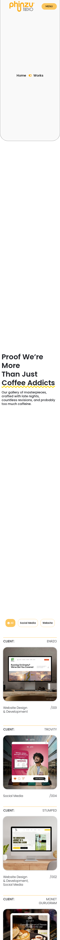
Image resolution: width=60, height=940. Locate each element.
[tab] (10, 623)
